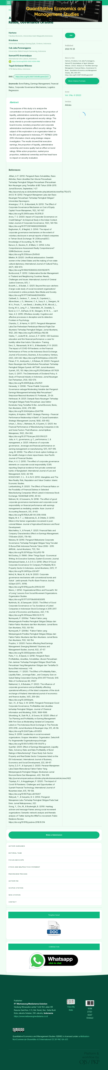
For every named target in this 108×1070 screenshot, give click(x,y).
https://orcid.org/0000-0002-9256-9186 (26, 61)
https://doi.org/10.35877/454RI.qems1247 (32, 77)
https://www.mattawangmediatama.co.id (31, 1016)
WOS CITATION (14, 895)
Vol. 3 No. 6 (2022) (73, 95)
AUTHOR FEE (13, 881)
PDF (71, 35)
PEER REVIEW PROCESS (18, 874)
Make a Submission (54, 835)
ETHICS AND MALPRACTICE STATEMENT (24, 867)
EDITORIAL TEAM (15, 853)
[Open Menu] (8, 2)
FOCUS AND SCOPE (16, 860)
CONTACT (13, 902)
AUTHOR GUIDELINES (17, 846)
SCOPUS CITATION (16, 888)
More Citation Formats (76, 81)
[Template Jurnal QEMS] (54, 935)
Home (11, 10)
